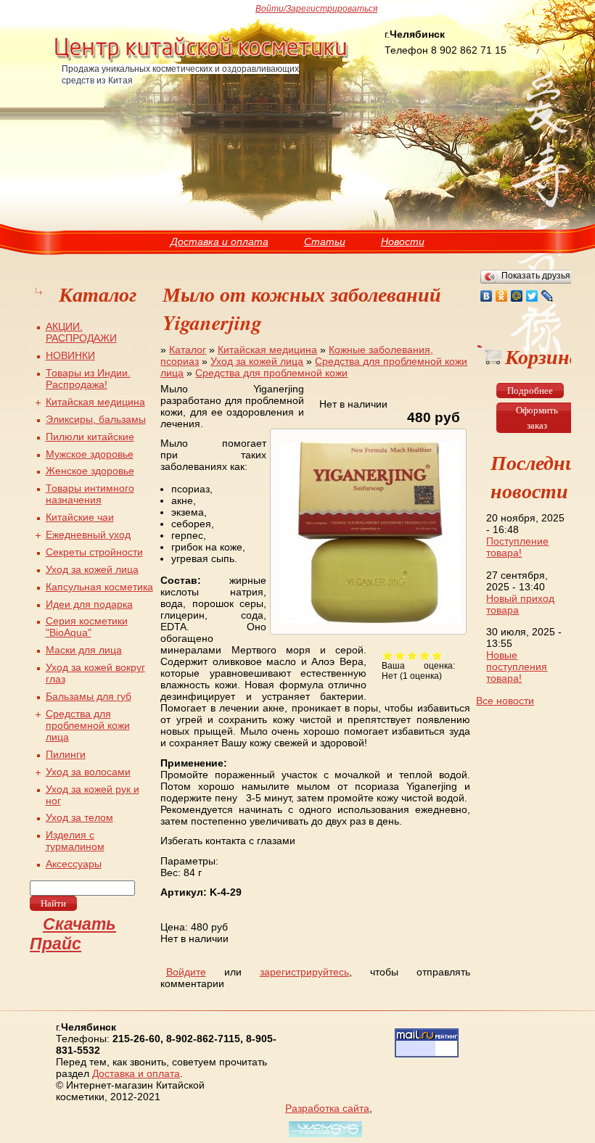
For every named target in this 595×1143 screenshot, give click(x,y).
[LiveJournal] (547, 295)
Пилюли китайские (90, 436)
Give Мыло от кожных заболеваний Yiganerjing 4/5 (425, 655)
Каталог (187, 349)
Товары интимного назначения (90, 494)
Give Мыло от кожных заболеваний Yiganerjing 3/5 (412, 655)
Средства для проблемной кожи (271, 373)
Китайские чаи (80, 517)
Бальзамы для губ (88, 696)
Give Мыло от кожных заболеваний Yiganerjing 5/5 (437, 655)
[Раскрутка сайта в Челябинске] (323, 1137)
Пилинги (66, 754)
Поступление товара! (517, 546)
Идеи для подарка (89, 604)
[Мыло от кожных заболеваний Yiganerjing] (368, 623)
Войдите (186, 972)
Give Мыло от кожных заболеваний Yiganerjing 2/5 (400, 655)
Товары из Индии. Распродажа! (88, 378)
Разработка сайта (327, 1108)
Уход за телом (79, 817)
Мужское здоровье (90, 454)
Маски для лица (84, 650)
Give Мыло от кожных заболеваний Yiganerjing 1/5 (388, 655)
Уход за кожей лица (256, 361)
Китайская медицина (267, 349)
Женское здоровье (90, 470)
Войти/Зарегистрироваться (316, 9)
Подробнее (530, 390)
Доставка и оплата (219, 241)
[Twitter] (532, 295)
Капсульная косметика (99, 587)
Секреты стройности (94, 552)
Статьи (324, 241)
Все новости (505, 700)
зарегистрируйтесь (304, 972)
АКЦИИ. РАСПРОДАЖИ (81, 332)
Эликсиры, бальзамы (96, 419)
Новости (402, 241)
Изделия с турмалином (75, 840)
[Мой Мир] (517, 295)
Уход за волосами (88, 771)
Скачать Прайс (73, 934)
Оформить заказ (537, 418)
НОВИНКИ (70, 355)
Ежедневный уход (88, 534)
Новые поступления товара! (516, 666)
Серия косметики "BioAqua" (87, 626)
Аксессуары (74, 864)
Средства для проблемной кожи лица (88, 725)
